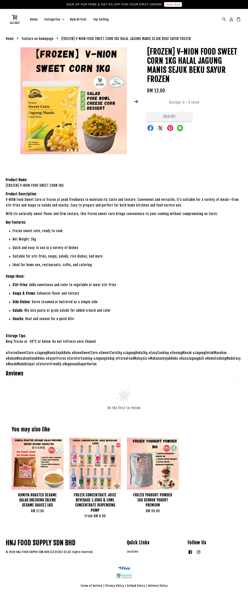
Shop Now (173, 4)
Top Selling (101, 19)
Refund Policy (136, 586)
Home (34, 19)
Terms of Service (91, 586)
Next (136, 102)
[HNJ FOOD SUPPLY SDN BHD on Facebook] (190, 554)
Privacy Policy (114, 586)
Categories (52, 19)
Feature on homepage (37, 39)
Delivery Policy (158, 586)
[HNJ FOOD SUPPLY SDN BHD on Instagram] (198, 554)
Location (132, 551)
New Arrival (78, 19)
